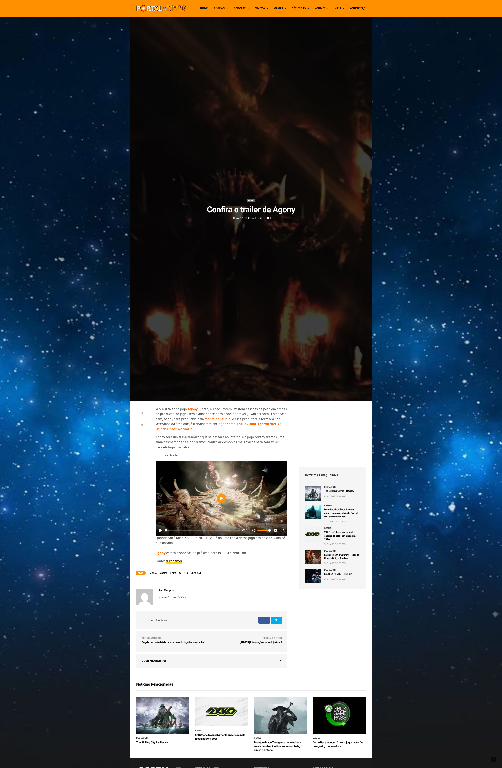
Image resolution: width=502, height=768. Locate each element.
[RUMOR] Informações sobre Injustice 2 (261, 642)
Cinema (260, 8)
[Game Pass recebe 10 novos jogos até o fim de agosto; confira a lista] (339, 715)
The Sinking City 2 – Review (339, 491)
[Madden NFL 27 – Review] (313, 576)
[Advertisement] (332, 434)
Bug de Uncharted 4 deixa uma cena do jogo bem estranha (173, 642)
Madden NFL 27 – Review (338, 574)
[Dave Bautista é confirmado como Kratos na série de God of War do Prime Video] (313, 512)
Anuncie (356, 8)
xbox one (196, 573)
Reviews (219, 8)
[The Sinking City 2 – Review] (313, 493)
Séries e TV (299, 8)
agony (153, 573)
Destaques (330, 487)
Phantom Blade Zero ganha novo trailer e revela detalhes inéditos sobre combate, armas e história (277, 746)
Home (204, 8)
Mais (337, 8)
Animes (320, 8)
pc (180, 573)
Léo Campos (237, 218)
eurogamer (174, 561)
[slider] (202, 530)
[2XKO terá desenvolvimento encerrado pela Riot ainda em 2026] (313, 534)
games (163, 573)
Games (278, 8)
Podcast (240, 8)
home (173, 573)
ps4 (186, 573)
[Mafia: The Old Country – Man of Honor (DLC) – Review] (313, 557)
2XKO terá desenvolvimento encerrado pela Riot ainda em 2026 (340, 536)
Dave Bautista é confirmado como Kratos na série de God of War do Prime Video (341, 513)
